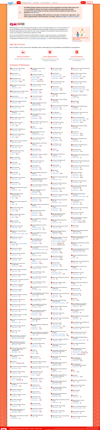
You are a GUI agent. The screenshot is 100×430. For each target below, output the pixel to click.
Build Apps (36, 2)
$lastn (59, 274)
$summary (75, 128)
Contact (32, 428)
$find (22, 97)
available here (35, 12)
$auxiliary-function (36, 134)
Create (19, 80)
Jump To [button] (55, 2)
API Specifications (26, 2)
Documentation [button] (45, 2)
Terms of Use (38, 428)
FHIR (18, 2)
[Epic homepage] (3, 429)
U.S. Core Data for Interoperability (36, 38)
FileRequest (24, 243)
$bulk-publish (35, 123)
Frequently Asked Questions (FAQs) (19, 428)
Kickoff (20, 243)
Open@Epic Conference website (70, 16)
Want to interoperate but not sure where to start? (81, 38)
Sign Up (83, 2)
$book (19, 97)
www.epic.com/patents (94, 428)
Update (22, 233)
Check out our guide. (77, 40)
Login (89, 2)
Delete (13, 245)
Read (13, 70)
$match (83, 119)
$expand (75, 418)
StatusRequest (15, 243)
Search (15, 70)
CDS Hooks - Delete (59, 240)
